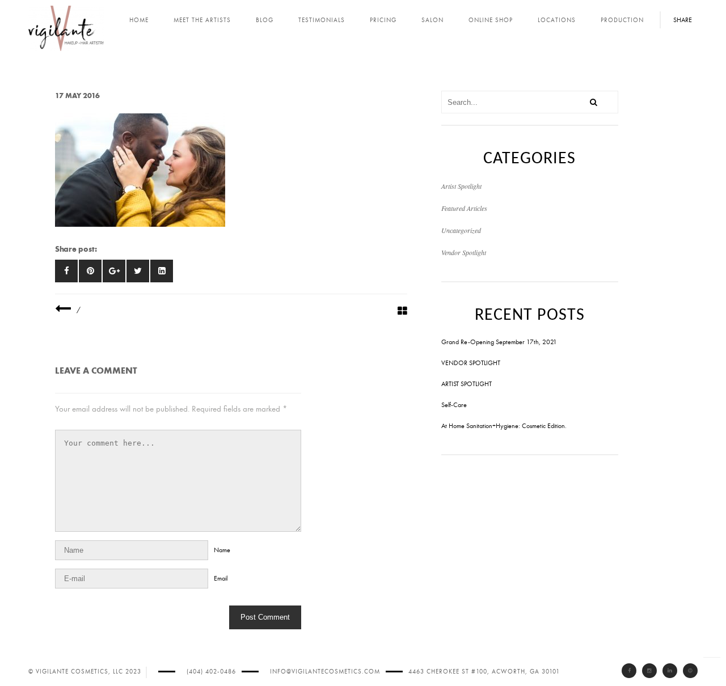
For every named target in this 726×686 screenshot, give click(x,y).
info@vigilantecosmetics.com (325, 671)
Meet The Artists (202, 20)
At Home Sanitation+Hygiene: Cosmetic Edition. (504, 426)
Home (139, 20)
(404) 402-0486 (211, 671)
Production (622, 20)
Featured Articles (464, 208)
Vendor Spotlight (463, 252)
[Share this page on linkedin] (161, 271)
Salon (432, 20)
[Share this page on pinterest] (90, 271)
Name (222, 550)
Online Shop (490, 20)
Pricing (383, 20)
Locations (557, 20)
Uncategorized (461, 230)
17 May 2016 (77, 95)
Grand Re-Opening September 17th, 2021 (499, 342)
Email (220, 578)
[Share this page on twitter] (137, 271)
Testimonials (321, 20)
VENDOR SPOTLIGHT (470, 363)
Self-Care (454, 405)
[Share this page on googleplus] (114, 271)
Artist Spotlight (461, 185)
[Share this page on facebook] (66, 271)
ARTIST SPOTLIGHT (466, 384)
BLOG (264, 20)
